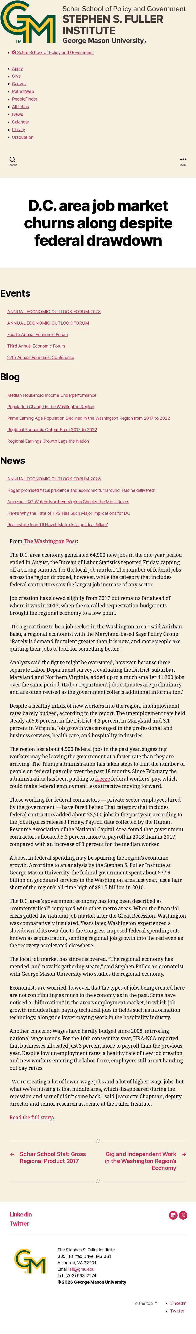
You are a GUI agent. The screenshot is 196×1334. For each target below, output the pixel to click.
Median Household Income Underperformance (51, 395)
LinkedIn (21, 1214)
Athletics (20, 106)
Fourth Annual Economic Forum (37, 334)
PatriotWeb (23, 91)
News (17, 114)
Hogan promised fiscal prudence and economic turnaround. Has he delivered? (81, 490)
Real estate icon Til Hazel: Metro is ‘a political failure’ (57, 524)
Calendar (20, 121)
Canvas (19, 83)
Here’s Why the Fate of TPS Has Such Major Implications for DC (68, 513)
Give (16, 76)
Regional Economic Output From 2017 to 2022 (52, 429)
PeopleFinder (24, 99)
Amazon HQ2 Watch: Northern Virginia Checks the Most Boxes (68, 501)
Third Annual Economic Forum (36, 345)
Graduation (22, 137)
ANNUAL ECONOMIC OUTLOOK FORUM (48, 323)
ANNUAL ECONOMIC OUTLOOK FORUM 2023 (54, 311)
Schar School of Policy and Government (55, 52)
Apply (17, 68)
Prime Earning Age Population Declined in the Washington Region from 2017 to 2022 (88, 418)
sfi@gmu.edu (82, 1269)
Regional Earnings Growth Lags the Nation (48, 441)
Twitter (19, 1223)
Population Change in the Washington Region (50, 406)
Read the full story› (32, 1117)
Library (18, 129)
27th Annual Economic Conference (40, 357)
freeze (102, 779)
